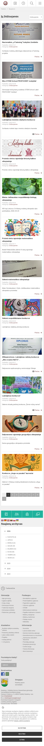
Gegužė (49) (11, 546)
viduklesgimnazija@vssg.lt (12, 698)
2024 (8, 569)
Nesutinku (22, 734)
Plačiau (37, 57)
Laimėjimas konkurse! (11, 396)
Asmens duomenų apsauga (31, 633)
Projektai (4, 637)
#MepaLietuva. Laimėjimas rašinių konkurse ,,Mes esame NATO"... (20, 358)
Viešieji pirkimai (6, 639)
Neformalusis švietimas (30, 610)
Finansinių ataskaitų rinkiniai (10, 632)
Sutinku (22, 740)
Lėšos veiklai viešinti (8, 635)
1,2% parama (6, 642)
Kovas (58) (10, 552)
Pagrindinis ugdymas (29, 603)
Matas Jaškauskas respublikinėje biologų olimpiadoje (19, 198)
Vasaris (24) (11, 555)
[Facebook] (2, 674)
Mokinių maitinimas (29, 617)
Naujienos (12, 9)
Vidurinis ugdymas (28, 605)
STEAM (25, 608)
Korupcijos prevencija (29, 644)
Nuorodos (26, 628)
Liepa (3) (10, 540)
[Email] (7, 674)
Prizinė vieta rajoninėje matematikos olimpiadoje (17, 239)
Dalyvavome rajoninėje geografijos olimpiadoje (21, 434)
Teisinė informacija (28, 649)
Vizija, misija (6, 603)
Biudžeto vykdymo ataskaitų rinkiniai (10, 629)
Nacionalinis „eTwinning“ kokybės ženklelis (20, 42)
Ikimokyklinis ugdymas (30, 598)
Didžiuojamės (13, 47)
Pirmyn (4, 499)
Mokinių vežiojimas (28, 615)
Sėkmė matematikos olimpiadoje (15, 279)
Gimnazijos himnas (8, 605)
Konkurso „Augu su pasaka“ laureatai (17, 473)
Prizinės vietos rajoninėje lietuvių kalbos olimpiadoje (19, 159)
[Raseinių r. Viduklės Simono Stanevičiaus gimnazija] (5, 3)
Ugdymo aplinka (7, 601)
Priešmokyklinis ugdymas (30, 601)
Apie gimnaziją (6, 598)
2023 (8, 574)
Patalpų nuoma (27, 619)
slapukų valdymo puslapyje (22, 721)
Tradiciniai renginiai (8, 608)
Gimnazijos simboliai (8, 610)
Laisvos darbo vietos (29, 631)
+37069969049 (7, 696)
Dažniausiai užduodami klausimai (30, 638)
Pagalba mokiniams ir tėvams (31, 612)
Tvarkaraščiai (10, 588)
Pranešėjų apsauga (28, 642)
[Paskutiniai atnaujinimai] (23, 3)
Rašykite (5, 665)
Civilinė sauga (27, 646)
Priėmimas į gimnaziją (8, 612)
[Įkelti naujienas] (15, 3)
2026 (8, 531)
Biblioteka (26, 622)
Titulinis (3, 9)
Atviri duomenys (28, 651)
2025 (8, 563)
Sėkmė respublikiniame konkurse (16, 318)
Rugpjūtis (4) (11, 537)
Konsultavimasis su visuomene (32, 635)
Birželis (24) (11, 543)
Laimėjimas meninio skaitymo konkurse (18, 120)
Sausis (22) (10, 558)
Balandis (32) (11, 549)
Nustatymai (22, 728)
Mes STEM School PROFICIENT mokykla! (19, 81)
